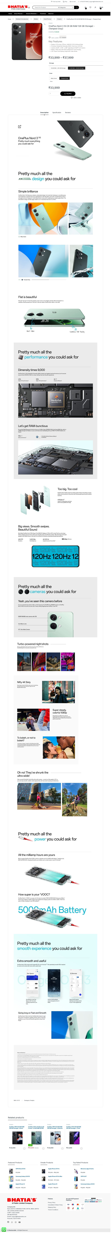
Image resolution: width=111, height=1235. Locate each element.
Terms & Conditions (53, 1209)
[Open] (29, 7)
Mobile (36, 19)
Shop (66, 1)
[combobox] (44, 7)
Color (50, 73)
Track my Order (56, 1)
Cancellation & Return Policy (55, 1205)
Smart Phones (18, 13)
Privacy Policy (51, 1202)
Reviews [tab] (68, 112)
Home (9, 19)
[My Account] (95, 7)
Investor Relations (31, 13)
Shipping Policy (52, 1207)
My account (73, 1)
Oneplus (59, 19)
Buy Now (69, 93)
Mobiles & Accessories (22, 19)
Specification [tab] (56, 112)
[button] (44, 24)
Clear (51, 81)
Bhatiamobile (12, 1230)
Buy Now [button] (24, 1148)
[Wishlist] (90, 7)
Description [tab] (44, 112)
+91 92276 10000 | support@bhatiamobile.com (91, 1)
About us (50, 13)
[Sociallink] (8, 1222)
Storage (51, 63)
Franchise (43, 13)
